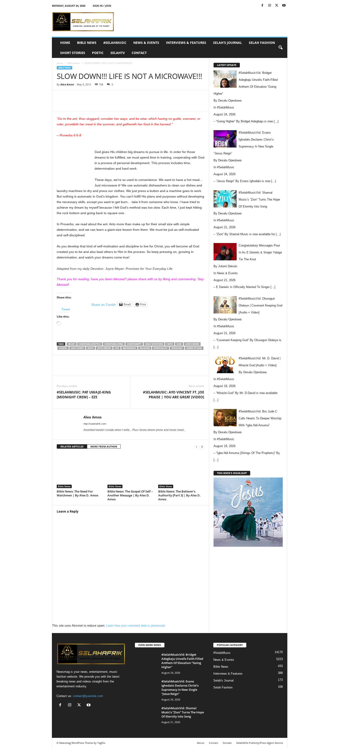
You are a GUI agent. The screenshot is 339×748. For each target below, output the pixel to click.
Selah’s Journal (227, 42)
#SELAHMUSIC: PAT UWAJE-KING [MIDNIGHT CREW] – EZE (84, 394)
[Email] (141, 104)
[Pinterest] (109, 104)
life (117, 348)
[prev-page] (196, 446)
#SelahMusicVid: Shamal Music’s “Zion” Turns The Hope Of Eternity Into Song (182, 712)
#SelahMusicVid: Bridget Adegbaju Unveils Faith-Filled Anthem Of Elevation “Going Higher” (182, 660)
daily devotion (154, 343)
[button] (280, 48)
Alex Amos (67, 84)
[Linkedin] (131, 104)
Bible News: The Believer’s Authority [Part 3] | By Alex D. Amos (179, 495)
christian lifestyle (90, 343)
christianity (134, 343)
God (179, 343)
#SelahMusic (114, 42)
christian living (113, 343)
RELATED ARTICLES (71, 446)
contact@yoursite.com (88, 696)
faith (170, 343)
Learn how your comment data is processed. (136, 625)
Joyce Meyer (104, 348)
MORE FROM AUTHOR (103, 446)
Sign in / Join (102, 5)
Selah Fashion (262, 42)
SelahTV (117, 53)
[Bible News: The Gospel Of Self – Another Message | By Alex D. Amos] (130, 471)
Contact (139, 53)
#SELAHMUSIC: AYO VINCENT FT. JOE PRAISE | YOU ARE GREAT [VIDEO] (173, 394)
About (200, 743)
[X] (277, 5)
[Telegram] (152, 104)
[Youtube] (284, 5)
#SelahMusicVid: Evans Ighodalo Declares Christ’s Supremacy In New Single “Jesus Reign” (180, 687)
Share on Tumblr (103, 304)
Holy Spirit (77, 348)
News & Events (146, 42)
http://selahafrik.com (94, 423)
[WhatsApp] (120, 104)
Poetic (98, 53)
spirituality (160, 348)
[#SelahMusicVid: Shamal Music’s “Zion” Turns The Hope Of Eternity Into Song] (146, 714)
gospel (63, 348)
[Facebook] (262, 5)
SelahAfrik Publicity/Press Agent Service (259, 743)
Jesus (90, 348)
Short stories (72, 53)
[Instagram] (269, 5)
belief (71, 343)
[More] (163, 104)
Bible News (86, 42)
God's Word (192, 343)
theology (177, 348)
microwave (129, 348)
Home (65, 42)
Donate (227, 743)
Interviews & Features (186, 42)
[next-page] (202, 446)
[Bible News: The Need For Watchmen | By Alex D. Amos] (80, 471)
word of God (194, 348)
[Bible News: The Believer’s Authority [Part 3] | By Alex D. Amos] (181, 471)
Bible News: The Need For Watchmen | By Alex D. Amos (77, 493)
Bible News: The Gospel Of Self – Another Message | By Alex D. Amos (130, 495)
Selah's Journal (223, 680)
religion (145, 348)
